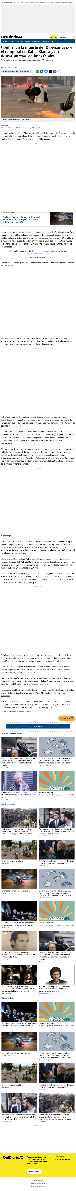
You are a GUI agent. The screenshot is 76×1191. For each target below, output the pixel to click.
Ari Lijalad (52, 2)
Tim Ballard (42, 2)
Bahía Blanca (12, 711)
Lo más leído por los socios (11, 733)
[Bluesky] (46, 71)
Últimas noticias (7, 998)
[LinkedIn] (55, 71)
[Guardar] (59, 71)
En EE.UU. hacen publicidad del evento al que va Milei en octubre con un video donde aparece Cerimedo (56, 988)
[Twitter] (50, 71)
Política (4, 41)
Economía (12, 41)
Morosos (22, 2)
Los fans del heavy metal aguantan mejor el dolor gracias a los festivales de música (19, 924)
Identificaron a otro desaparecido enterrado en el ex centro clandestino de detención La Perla (18, 954)
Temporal (21, 711)
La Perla (47, 2)
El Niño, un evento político (12, 861)
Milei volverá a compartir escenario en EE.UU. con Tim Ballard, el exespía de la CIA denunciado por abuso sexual (17, 988)
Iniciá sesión (63, 37)
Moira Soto (42, 865)
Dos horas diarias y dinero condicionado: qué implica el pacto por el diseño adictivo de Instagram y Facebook (56, 831)
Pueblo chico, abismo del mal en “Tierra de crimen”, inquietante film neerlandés (56, 862)
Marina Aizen (5, 863)
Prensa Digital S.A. (38, 1180)
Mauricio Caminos (6, 993)
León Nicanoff (5, 836)
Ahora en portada (8, 804)
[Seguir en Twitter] (55, 1159)
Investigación (36, 41)
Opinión (27, 41)
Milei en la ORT (16, 2)
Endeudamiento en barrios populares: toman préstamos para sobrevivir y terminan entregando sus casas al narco (17, 831)
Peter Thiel (28, 2)
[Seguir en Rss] (69, 1159)
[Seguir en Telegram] (60, 1159)
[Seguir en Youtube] (66, 1159)
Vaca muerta (70, 2)
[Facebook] (41, 71)
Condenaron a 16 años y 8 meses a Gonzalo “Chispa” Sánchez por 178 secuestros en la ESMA (18, 794)
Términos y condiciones (38, 1186)
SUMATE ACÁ (34, 1172)
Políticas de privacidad (38, 1183)
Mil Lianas (46, 41)
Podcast (54, 41)
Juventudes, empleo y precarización (15, 891)
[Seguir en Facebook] (57, 1159)
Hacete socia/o (53, 37)
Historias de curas (46, 792)
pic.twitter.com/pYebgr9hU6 (38, 253)
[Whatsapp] (37, 71)
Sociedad (20, 41)
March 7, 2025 (48, 257)
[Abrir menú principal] (74, 37)
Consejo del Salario (35, 2)
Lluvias (29, 711)
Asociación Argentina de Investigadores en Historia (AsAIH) (56, 795)
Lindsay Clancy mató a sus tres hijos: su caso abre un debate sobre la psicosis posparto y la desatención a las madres (55, 760)
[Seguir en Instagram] (63, 1159)
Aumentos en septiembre (61, 2)
